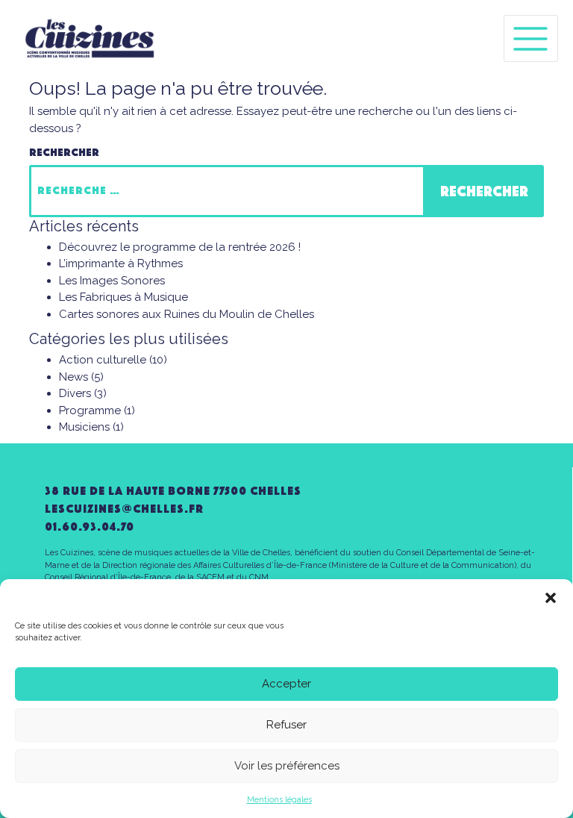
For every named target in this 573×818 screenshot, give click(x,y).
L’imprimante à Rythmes (121, 263)
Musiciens (84, 427)
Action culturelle (102, 359)
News (73, 377)
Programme (90, 410)
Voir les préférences (286, 765)
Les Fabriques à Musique (123, 297)
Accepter (286, 683)
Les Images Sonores (112, 280)
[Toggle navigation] (531, 38)
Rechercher (64, 152)
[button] (550, 597)
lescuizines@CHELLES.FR (124, 509)
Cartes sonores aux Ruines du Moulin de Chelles (186, 314)
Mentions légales (279, 800)
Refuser (286, 724)
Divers (75, 393)
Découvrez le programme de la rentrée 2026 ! (180, 247)
